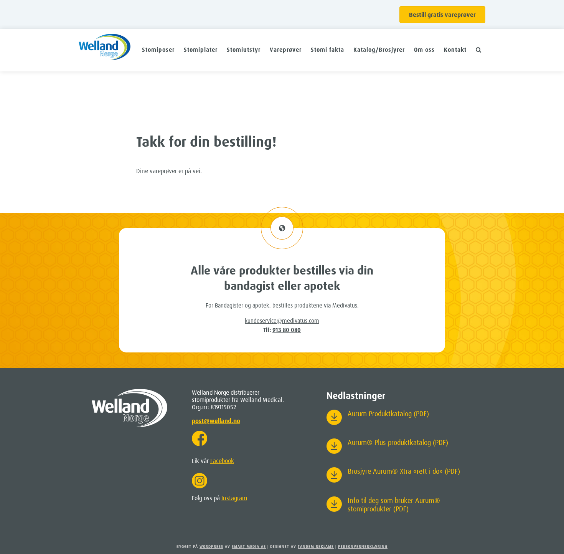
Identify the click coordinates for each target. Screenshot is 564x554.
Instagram (234, 498)
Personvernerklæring (363, 546)
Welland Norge (104, 50)
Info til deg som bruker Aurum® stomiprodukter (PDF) (394, 504)
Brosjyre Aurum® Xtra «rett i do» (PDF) (404, 471)
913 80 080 (286, 330)
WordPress (211, 546)
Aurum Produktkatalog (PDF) (388, 413)
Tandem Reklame (316, 546)
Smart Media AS (249, 546)
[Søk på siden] (478, 49)
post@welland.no (216, 421)
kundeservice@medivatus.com (282, 320)
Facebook (222, 461)
